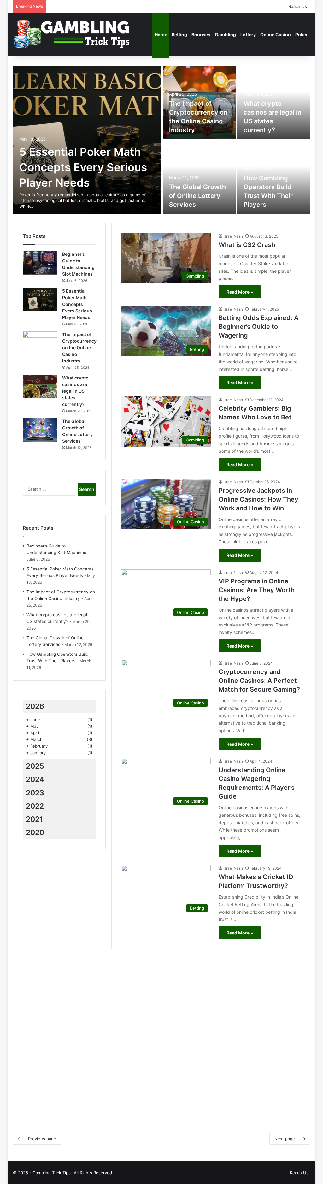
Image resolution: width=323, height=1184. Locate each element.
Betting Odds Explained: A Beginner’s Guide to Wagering (258, 326)
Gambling (225, 34)
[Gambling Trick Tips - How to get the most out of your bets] (72, 34)
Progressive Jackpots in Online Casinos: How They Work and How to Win (258, 499)
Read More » (239, 292)
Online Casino (275, 34)
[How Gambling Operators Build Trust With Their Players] (262, 1053)
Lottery (248, 34)
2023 (35, 792)
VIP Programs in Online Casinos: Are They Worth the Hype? (257, 590)
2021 (34, 819)
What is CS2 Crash (247, 245)
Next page (284, 1138)
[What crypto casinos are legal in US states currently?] (40, 386)
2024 (35, 779)
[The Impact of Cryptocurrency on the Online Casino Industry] (40, 343)
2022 (35, 806)
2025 (35, 766)
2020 (35, 832)
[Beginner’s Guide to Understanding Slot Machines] (40, 263)
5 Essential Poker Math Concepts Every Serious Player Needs (83, 167)
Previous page (42, 1138)
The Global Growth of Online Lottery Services (197, 195)
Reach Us (297, 6)
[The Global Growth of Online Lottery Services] (199, 177)
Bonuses (200, 34)
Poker (301, 34)
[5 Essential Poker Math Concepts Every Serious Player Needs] (87, 140)
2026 (35, 706)
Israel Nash (233, 236)
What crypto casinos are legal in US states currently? (75, 391)
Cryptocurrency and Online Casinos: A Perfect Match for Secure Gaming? (259, 680)
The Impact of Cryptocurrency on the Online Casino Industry (79, 347)
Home (161, 34)
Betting (179, 34)
